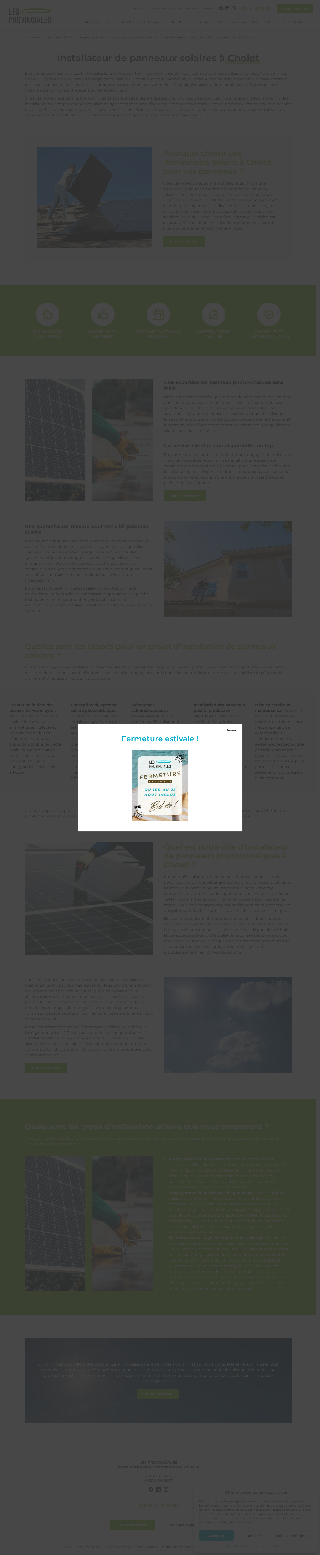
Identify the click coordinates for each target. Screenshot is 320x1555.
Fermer (231, 730)
